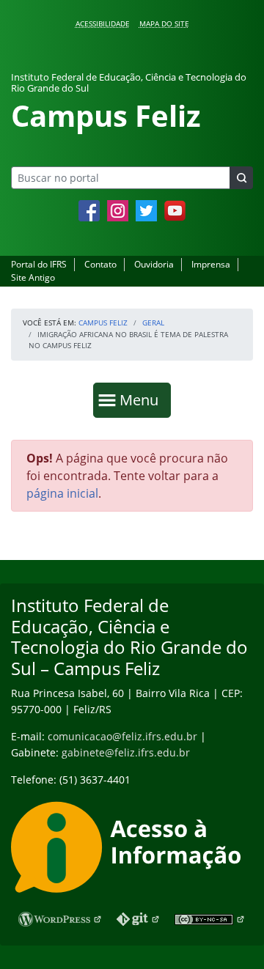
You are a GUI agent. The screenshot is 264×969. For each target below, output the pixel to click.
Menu (142, 399)
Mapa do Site (164, 23)
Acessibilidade (103, 23)
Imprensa (210, 264)
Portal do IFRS (39, 264)
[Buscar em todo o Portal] (241, 177)
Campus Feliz (103, 322)
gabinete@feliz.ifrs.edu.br (126, 752)
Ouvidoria (154, 264)
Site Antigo (33, 277)
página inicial (62, 493)
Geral (153, 322)
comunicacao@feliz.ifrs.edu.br (122, 736)
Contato (100, 264)
